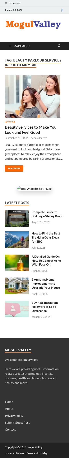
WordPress (26, 453)
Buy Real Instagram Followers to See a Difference (45, 306)
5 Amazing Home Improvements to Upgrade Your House (46, 283)
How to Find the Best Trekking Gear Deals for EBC (46, 237)
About (9, 408)
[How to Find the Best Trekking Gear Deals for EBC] (17, 233)
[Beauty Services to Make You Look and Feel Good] (34, 96)
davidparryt (40, 137)
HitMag (43, 453)
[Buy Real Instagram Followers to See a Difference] (17, 303)
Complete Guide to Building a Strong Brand (47, 214)
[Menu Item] (62, 10)
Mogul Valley (34, 447)
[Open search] (59, 46)
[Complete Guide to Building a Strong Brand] (17, 212)
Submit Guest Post (17, 422)
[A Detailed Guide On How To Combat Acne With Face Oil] (17, 257)
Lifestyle (10, 122)
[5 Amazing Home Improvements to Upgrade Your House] (17, 280)
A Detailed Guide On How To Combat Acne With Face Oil (46, 260)
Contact (10, 429)
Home (9, 401)
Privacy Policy (14, 415)
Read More (12, 167)
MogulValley (29, 359)
